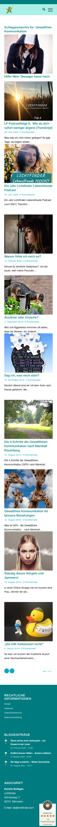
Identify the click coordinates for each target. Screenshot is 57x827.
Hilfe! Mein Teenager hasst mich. (27, 76)
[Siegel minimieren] (54, 805)
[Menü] (49, 9)
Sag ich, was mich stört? (21, 375)
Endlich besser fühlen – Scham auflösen (31, 753)
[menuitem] (42, 9)
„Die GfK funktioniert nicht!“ (24, 644)
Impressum (8, 708)
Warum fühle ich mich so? (22, 256)
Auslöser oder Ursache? (21, 317)
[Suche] (42, 9)
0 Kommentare (27, 132)
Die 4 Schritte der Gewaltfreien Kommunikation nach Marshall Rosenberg (25, 446)
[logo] (23, 9)
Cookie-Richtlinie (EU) (13, 712)
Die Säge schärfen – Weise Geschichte (30, 761)
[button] (5, 822)
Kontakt (7, 703)
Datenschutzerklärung (13, 717)
